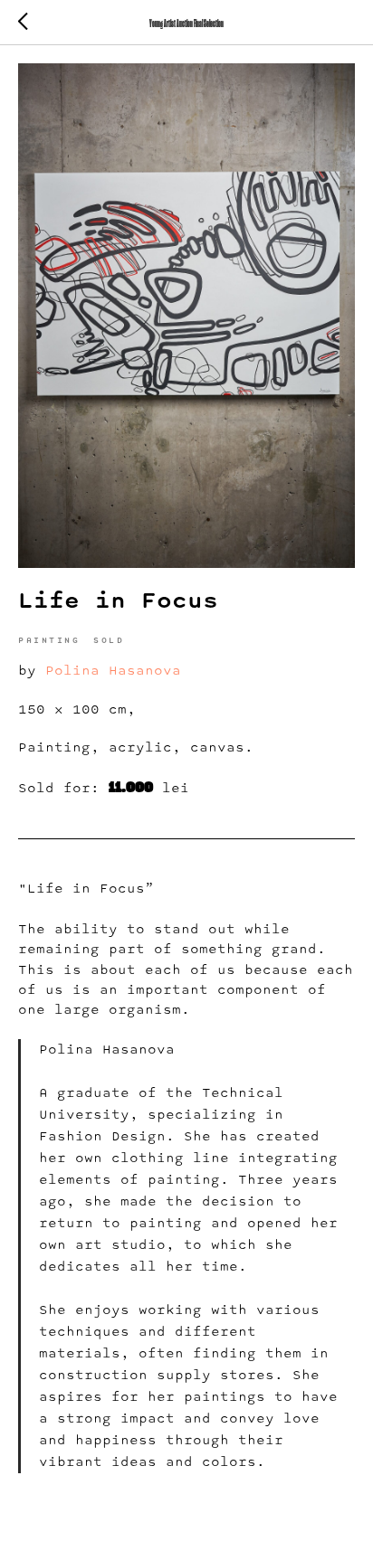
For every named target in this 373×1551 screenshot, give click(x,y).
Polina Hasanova (113, 671)
